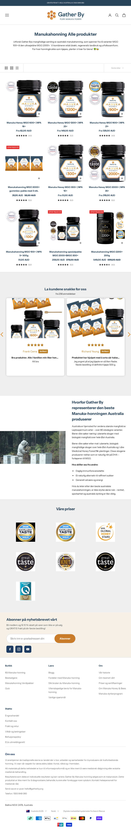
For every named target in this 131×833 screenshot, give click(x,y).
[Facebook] (9, 649)
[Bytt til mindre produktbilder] (11, 68)
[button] (2, 334)
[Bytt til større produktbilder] (6, 68)
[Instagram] (18, 649)
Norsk (53, 811)
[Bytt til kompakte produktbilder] (17, 68)
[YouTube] (27, 649)
